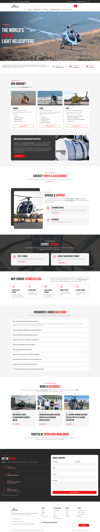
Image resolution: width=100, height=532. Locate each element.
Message (55, 480)
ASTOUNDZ (35, 530)
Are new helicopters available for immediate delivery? (27, 330)
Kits (54, 512)
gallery (77, 390)
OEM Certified (44, 516)
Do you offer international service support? (24, 344)
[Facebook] (88, 1)
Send (83, 525)
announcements (44, 390)
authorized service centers (72, 198)
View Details (22, 126)
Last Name (77, 461)
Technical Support (81, 512)
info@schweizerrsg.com (81, 1)
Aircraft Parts (56, 510)
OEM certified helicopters (28, 142)
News (67, 512)
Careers (67, 514)
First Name (55, 461)
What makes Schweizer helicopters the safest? (25, 321)
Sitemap (73, 530)
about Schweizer (82, 279)
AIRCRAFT (5, 47)
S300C (43, 510)
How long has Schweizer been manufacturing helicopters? (28, 369)
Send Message (74, 492)
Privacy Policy (79, 530)
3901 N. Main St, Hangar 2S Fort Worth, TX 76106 (23, 524)
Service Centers (81, 514)
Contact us (18, 156)
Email (54, 468)
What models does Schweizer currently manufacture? (27, 359)
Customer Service (81, 510)
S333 (42, 514)
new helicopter (25, 87)
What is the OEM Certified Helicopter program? (25, 335)
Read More (16, 424)
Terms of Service (86, 530)
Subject (54, 474)
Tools (55, 514)
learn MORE (55, 212)
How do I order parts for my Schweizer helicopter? (26, 354)
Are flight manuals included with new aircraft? (25, 364)
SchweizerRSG (17, 530)
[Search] (75, 6)
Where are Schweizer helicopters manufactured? (26, 340)
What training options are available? (22, 349)
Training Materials (57, 518)
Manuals (55, 516)
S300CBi (43, 512)
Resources (80, 516)
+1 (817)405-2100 (16, 518)
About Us (68, 510)
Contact (4, 462)
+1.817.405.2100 (70, 1)
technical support (69, 200)
